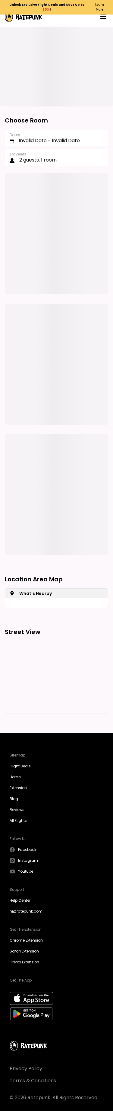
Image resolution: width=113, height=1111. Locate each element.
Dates (15, 134)
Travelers (18, 154)
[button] (103, 17)
